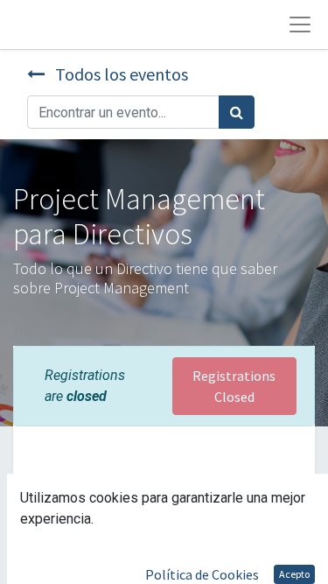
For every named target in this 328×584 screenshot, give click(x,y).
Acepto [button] (294, 573)
